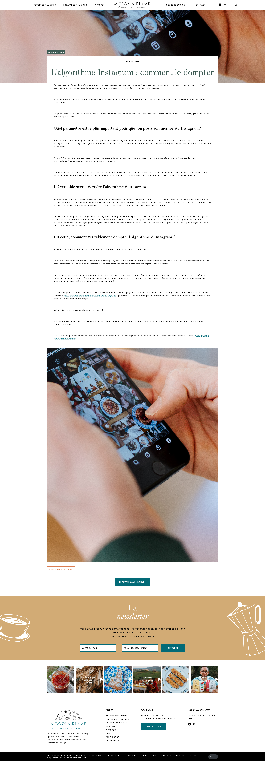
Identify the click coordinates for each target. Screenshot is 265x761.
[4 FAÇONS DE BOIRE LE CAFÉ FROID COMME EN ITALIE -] (89, 679)
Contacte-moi (153, 726)
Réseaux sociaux (56, 52)
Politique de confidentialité (114, 739)
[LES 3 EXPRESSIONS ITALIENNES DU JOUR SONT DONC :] (147, 679)
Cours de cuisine (175, 5)
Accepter (213, 756)
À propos (100, 5)
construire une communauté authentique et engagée (90, 295)
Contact (201, 5)
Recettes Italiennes (45, 5)
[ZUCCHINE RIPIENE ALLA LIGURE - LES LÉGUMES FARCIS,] (175, 679)
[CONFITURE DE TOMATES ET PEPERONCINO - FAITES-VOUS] (60, 679)
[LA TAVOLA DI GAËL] (132, 5)
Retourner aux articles (132, 582)
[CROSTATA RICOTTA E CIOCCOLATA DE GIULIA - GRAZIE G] (118, 679)
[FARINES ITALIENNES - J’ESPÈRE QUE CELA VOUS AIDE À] (204, 679)
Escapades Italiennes (75, 5)
